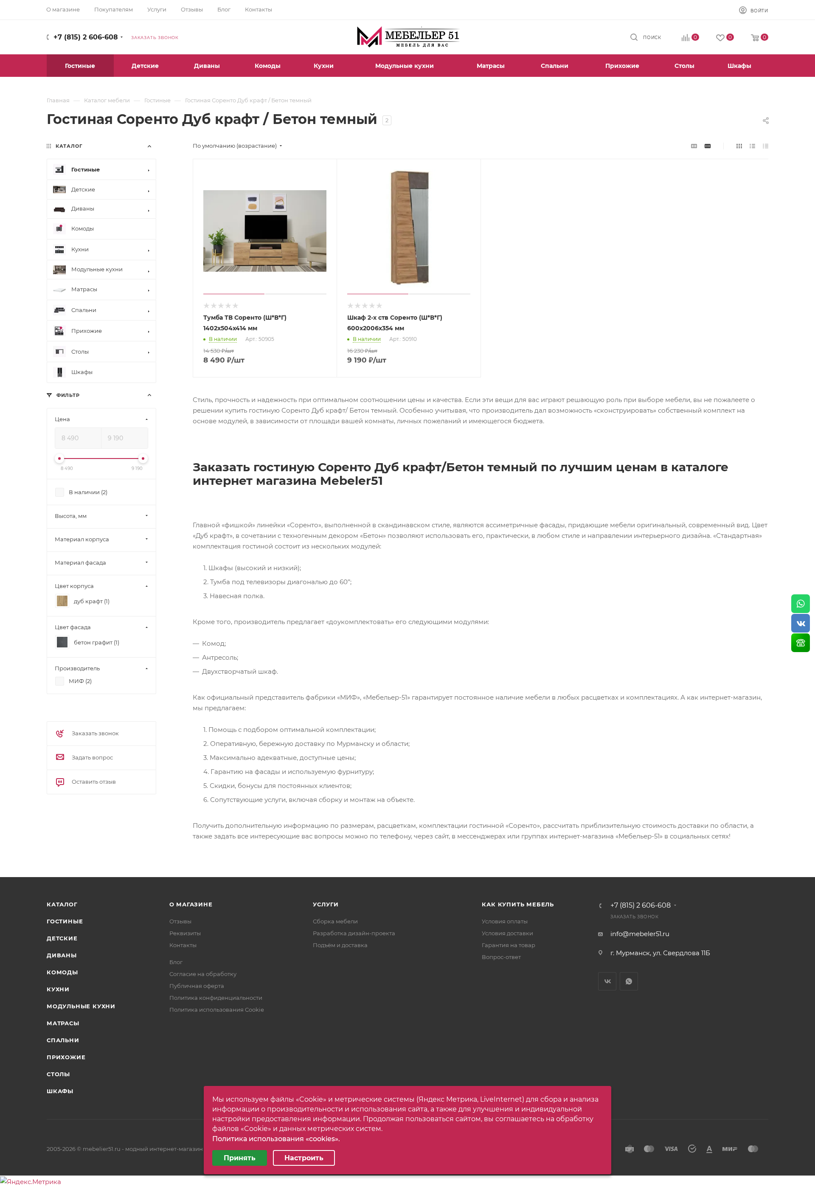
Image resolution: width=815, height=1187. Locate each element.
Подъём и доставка (340, 945)
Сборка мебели (335, 921)
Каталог (62, 904)
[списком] (752, 146)
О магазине (191, 904)
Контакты (183, 945)
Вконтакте (607, 981)
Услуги (326, 904)
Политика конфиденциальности (215, 997)
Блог (176, 962)
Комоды (62, 972)
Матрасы (63, 1023)
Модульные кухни (81, 1006)
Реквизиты (185, 933)
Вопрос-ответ (501, 957)
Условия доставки (507, 933)
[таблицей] (765, 146)
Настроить (303, 1158)
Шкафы (60, 1091)
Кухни (58, 989)
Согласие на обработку (202, 973)
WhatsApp (629, 981)
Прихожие (66, 1057)
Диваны (62, 955)
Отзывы (180, 921)
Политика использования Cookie (216, 1009)
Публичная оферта (196, 985)
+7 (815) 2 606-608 (85, 37)
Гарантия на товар (508, 945)
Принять (240, 1158)
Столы (58, 1074)
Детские (62, 938)
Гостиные (65, 921)
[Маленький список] (694, 146)
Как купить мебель (518, 904)
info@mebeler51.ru (639, 934)
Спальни (63, 1040)
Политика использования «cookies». (276, 1139)
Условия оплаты (505, 921)
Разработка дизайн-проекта (354, 933)
